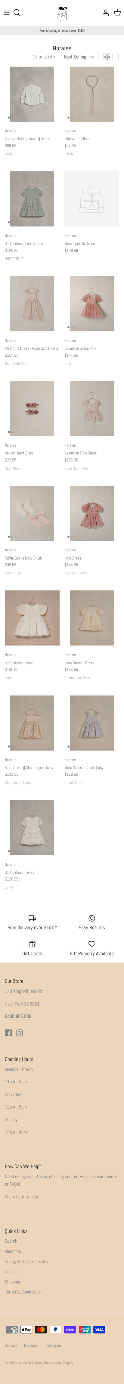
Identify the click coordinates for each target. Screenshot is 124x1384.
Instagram (53, 1345)
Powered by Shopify (58, 1363)
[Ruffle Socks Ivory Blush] (32, 513)
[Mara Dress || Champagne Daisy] (32, 723)
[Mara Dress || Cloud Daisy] (91, 723)
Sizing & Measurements (26, 1261)
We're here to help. (22, 1197)
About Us (13, 1251)
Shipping (12, 1282)
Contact (12, 1271)
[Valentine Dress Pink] (91, 303)
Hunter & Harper (30, 1363)
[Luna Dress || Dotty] (91, 618)
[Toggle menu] (6, 12)
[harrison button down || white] (32, 94)
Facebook (31, 1345)
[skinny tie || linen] (91, 94)
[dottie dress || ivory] (32, 827)
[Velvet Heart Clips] (32, 408)
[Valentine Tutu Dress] (91, 408)
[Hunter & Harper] (62, 13)
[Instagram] (19, 1032)
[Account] (104, 12)
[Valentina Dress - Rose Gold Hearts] (32, 303)
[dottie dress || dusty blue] (32, 198)
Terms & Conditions (23, 1292)
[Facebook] (8, 1032)
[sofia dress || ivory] (32, 618)
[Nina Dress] (91, 513)
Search (11, 1241)
